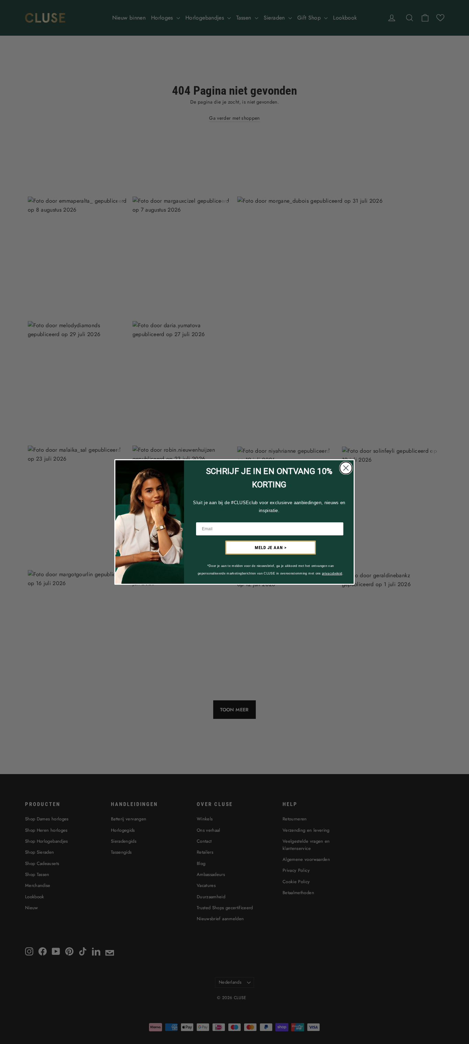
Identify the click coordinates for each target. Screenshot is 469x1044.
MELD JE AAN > (271, 547)
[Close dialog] (346, 468)
